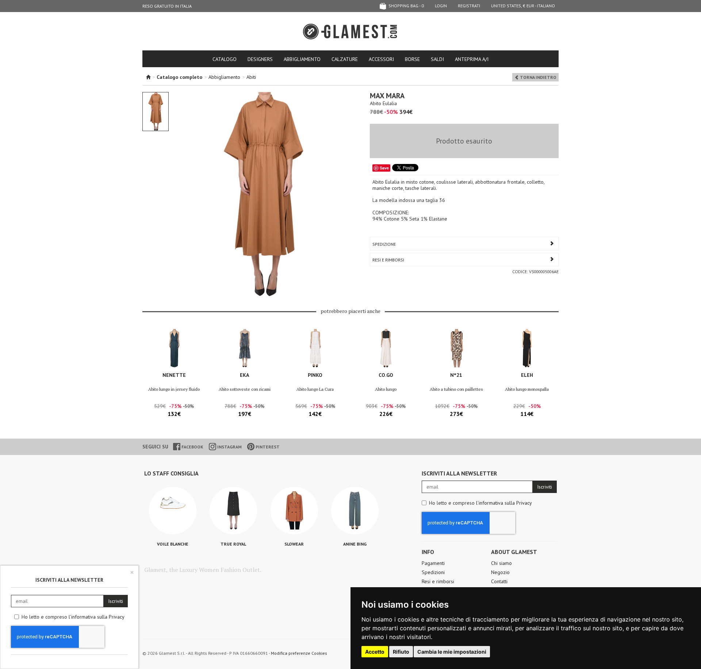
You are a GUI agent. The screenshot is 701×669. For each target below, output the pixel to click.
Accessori (381, 59)
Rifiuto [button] (401, 652)
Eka (244, 375)
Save (384, 168)
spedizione (384, 244)
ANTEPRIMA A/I (472, 59)
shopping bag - (405, 5)
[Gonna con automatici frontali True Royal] (233, 510)
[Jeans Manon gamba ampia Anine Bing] (355, 510)
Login (441, 5)
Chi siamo (501, 563)
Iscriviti (544, 486)
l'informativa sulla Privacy (504, 503)
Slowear (294, 544)
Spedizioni (433, 572)
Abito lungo (386, 389)
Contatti (499, 581)
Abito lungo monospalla (527, 389)
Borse (412, 59)
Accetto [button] (374, 652)
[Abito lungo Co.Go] (385, 348)
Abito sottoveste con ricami (245, 389)
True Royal (233, 544)
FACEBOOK (191, 447)
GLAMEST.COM (350, 31)
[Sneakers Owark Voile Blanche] (172, 510)
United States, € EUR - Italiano (523, 5)
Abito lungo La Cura (315, 389)
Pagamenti (433, 563)
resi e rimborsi (388, 260)
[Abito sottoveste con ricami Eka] (244, 348)
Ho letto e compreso (480, 503)
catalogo (224, 59)
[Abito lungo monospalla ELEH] (527, 348)
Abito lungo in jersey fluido (174, 389)
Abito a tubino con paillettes (456, 389)
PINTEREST (267, 447)
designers (260, 59)
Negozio (500, 572)
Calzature (345, 59)
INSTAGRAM (229, 447)
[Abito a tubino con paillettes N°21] (456, 348)
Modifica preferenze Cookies (299, 653)
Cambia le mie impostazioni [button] (451, 652)
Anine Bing (355, 544)
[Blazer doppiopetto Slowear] (294, 510)
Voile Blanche (172, 544)
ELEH (527, 375)
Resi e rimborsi (438, 581)
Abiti (251, 77)
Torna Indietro (537, 77)
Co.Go (386, 375)
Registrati (469, 5)
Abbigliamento (302, 59)
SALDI (437, 59)
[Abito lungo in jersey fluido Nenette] (174, 348)
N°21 (456, 375)
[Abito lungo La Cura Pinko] (315, 348)
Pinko (315, 375)
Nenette (174, 375)
